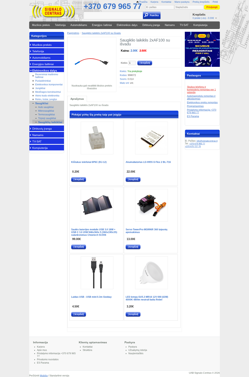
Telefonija (60, 25)
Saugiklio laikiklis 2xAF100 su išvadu (101, 33)
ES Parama (193, 116)
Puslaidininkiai (43, 80)
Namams (170, 25)
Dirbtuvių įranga (151, 25)
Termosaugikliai (46, 114)
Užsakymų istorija (137, 350)
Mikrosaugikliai (46, 110)
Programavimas (195, 106)
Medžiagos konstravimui (48, 92)
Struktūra (87, 350)
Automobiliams (78, 25)
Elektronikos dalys (127, 25)
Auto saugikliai (46, 107)
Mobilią (44, 375)
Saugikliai (41, 103)
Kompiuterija (200, 25)
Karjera (154, 2)
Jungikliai (40, 88)
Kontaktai (166, 2)
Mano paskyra (181, 2)
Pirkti (215, 2)
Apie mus (42, 350)
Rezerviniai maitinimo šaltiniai (46, 76)
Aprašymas (77, 98)
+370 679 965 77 (113, 6)
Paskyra (132, 346)
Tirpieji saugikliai (47, 118)
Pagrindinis (73, 33)
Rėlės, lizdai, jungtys (46, 99)
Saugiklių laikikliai (50, 122)
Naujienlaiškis (135, 353)
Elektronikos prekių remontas (202, 102)
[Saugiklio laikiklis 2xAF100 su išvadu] (92, 83)
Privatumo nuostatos (48, 359)
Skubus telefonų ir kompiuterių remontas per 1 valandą (201, 90)
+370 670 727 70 (193, 146)
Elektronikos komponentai (49, 84)
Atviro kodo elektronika (47, 95)
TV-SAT (184, 25)
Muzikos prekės (41, 25)
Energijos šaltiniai (102, 25)
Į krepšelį (79, 179)
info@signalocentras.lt (207, 141)
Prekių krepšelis (201, 2)
